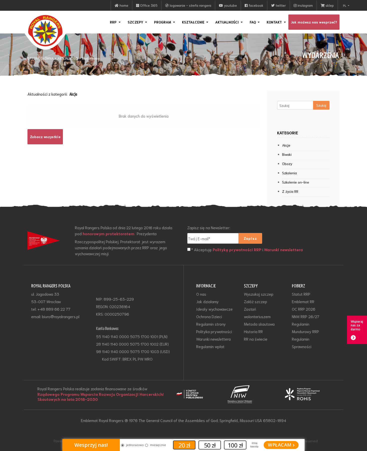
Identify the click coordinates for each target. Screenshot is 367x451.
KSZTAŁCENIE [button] (193, 22)
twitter (280, 5)
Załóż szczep (255, 301)
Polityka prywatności (214, 331)
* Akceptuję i (247, 249)
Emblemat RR (303, 301)
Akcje (286, 145)
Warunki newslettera (283, 249)
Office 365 (148, 5)
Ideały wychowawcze (214, 308)
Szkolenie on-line (295, 182)
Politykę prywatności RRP (237, 249)
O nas (201, 293)
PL (345, 5)
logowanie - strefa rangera (190, 5)
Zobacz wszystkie (45, 136)
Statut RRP (301, 293)
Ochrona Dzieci (209, 316)
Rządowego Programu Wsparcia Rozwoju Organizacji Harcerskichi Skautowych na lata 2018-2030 (100, 397)
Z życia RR (290, 191)
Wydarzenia (91, 58)
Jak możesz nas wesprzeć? (314, 22)
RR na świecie (255, 338)
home (123, 5)
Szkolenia (289, 173)
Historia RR (253, 331)
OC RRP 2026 (303, 308)
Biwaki (287, 154)
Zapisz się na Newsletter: (208, 227)
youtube (230, 5)
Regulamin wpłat (210, 346)
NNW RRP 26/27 (305, 316)
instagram (305, 5)
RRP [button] (114, 22)
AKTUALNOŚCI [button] (227, 22)
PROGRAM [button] (163, 22)
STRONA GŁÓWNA (40, 58)
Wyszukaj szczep (258, 293)
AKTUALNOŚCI (67, 58)
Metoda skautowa (259, 323)
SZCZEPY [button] (136, 22)
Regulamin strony (211, 323)
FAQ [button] (253, 22)
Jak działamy (207, 301)
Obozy (287, 163)
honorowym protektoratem (108, 233)
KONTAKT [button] (275, 22)
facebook (255, 5)
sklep (329, 5)
